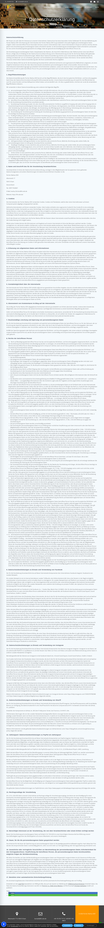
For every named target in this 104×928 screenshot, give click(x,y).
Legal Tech (21, 884)
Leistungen (57, 7)
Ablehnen (78, 925)
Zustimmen (67, 925)
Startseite (47, 7)
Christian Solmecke (80, 886)
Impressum (88, 7)
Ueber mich (69, 7)
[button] (11, 893)
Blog (97, 7)
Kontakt (79, 7)
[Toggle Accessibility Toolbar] (3, 924)
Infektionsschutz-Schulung (76, 884)
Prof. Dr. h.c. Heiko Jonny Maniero (52, 886)
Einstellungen (14, 926)
